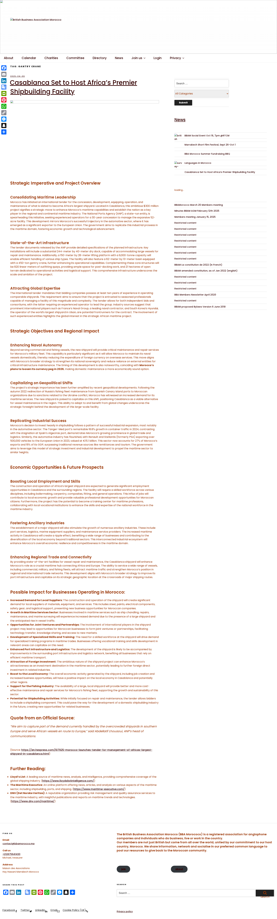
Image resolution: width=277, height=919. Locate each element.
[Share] (4, 132)
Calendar (29, 58)
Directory (100, 58)
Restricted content (185, 222)
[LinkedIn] (4, 80)
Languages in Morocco (198, 163)
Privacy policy (125, 911)
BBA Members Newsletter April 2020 (195, 294)
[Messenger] (4, 119)
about (179, 869)
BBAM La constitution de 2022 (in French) (198, 264)
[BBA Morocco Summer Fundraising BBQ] (178, 156)
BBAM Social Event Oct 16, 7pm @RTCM (207, 135)
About (8, 58)
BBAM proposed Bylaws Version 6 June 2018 (200, 306)
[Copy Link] (4, 112)
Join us (136, 58)
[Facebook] (4, 68)
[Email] (4, 74)
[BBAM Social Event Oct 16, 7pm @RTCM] (178, 138)
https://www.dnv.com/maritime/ (32, 801)
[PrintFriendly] (4, 93)
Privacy (175, 58)
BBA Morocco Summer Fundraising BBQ (207, 153)
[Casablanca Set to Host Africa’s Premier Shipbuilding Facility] (178, 174)
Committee (75, 58)
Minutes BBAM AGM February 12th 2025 (196, 210)
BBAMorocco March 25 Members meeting (198, 204)
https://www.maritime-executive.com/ (99, 789)
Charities (51, 58)
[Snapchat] (4, 125)
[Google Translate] (4, 87)
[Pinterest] (4, 100)
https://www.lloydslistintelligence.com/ (68, 781)
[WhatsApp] (4, 106)
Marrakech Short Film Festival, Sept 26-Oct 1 (210, 144)
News (119, 58)
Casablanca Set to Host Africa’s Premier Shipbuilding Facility (73, 87)
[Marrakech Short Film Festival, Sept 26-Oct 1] (178, 147)
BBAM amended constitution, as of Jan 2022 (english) (205, 270)
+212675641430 (11, 854)
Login (158, 58)
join (123, 869)
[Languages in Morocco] (178, 165)
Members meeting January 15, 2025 (195, 217)
